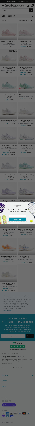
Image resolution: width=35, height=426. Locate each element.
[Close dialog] (34, 203)
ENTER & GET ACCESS (17, 219)
